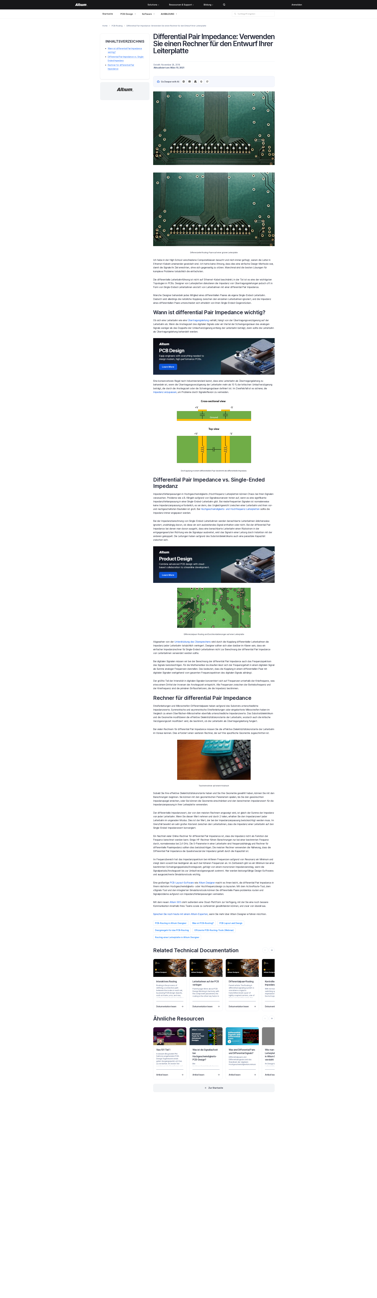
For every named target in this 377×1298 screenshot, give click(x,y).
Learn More (168, 366)
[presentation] (272, 950)
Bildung (207, 4)
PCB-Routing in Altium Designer (170, 923)
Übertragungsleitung (198, 320)
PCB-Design (126, 14)
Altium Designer (207, 882)
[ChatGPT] (183, 81)
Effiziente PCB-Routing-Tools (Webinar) (214, 930)
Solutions (152, 4)
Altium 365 (175, 902)
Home (105, 26)
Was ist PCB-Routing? (203, 923)
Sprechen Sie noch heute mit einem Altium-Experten (180, 914)
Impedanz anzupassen (165, 392)
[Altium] (81, 4)
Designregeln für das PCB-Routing (172, 930)
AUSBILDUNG (167, 14)
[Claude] (195, 81)
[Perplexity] (189, 81)
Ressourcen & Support (180, 4)
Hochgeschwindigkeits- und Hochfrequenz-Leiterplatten (230, 509)
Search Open (224, 4)
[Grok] (207, 81)
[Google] (201, 81)
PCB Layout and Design (230, 923)
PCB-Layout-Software (182, 882)
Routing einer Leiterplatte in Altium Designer (177, 937)
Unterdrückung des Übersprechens (192, 641)
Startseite (107, 14)
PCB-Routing (117, 26)
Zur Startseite (215, 1088)
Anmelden (297, 4)
